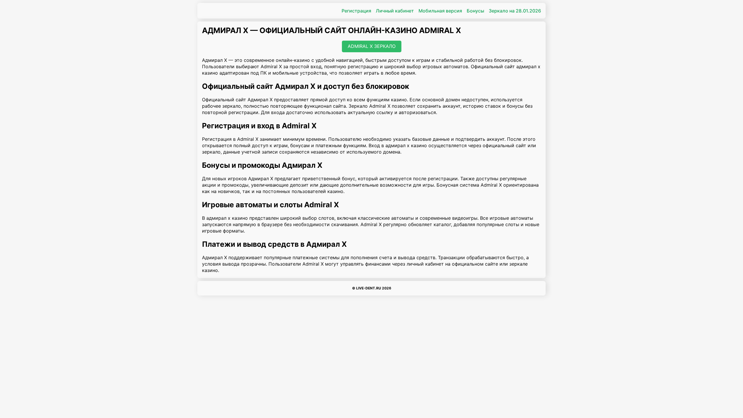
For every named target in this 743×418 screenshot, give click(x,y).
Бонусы (475, 11)
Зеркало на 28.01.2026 (515, 11)
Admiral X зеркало (372, 46)
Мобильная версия (440, 11)
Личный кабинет (395, 11)
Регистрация (356, 11)
